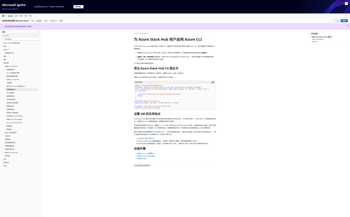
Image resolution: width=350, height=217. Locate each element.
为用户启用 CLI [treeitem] (11, 89)
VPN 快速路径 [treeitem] (10, 93)
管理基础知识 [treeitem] (10, 69)
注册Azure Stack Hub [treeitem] (13, 79)
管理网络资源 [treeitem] (10, 109)
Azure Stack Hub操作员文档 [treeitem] (12, 43)
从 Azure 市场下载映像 (166, 125)
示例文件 (151, 138)
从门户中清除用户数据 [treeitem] (13, 73)
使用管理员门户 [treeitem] (9, 53)
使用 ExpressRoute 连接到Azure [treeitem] (16, 86)
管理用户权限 (141, 159)
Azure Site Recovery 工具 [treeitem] (14, 123)
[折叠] (38, 31)
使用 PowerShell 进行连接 (146, 156)
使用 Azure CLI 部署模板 (145, 153)
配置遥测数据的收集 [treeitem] (12, 76)
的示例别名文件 (158, 132)
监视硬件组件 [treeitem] (10, 106)
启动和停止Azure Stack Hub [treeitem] (15, 116)
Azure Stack (143, 33)
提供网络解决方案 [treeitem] (10, 142)
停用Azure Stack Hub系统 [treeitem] (14, 119)
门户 (337, 21)
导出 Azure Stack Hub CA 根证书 (322, 37)
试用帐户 (344, 21)
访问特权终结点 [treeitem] (11, 99)
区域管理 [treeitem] (9, 83)
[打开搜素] (346, 16)
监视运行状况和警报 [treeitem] (12, 103)
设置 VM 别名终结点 (318, 39)
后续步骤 (314, 41)
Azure (136, 33)
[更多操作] (214, 33)
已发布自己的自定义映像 (184, 125)
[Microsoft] (3, 16)
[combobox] (20, 35)
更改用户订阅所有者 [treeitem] (12, 113)
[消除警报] (346, 3)
